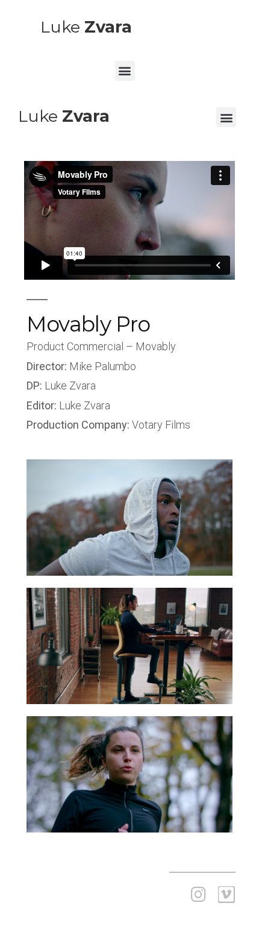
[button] (125, 71)
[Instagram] (198, 894)
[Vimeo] (226, 894)
